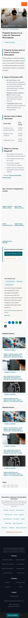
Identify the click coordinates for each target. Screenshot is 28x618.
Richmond (11, 510)
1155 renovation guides (10, 310)
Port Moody (16, 519)
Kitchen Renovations (8, 559)
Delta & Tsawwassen (18, 523)
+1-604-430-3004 (14, 596)
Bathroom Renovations (7, 564)
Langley (23, 519)
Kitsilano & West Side (21, 527)
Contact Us (7, 586)
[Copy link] (5, 326)
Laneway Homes (20, 568)
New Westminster (7, 519)
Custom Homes (20, 572)
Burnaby (6, 510)
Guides (20, 586)
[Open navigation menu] (24, 4)
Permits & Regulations (14, 29)
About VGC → (7, 315)
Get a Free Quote (12, 615)
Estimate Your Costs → (11, 258)
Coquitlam (21, 514)
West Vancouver (8, 514)
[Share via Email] (20, 322)
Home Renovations (20, 559)
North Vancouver (20, 510)
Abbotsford (11, 527)
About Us (7, 582)
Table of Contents (10, 42)
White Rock (4, 527)
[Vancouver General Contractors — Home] (14, 543)
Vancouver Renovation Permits (13, 253)
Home (3, 29)
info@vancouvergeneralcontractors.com (14, 600)
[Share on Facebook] (9, 322)
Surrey (15, 514)
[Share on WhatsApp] (16, 322)
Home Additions (20, 564)
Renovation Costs (20, 582)
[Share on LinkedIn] (13, 322)
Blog (7, 29)
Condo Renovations (8, 572)
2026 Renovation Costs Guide (14, 532)
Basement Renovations (7, 568)
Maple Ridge (8, 523)
